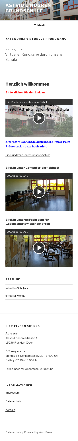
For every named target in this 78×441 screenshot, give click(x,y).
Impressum (12, 392)
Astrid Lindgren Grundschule (28, 8)
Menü (41, 25)
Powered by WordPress (38, 432)
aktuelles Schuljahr (16, 288)
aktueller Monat (15, 295)
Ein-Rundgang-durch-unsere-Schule (27, 155)
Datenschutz (13, 401)
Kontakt (10, 410)
